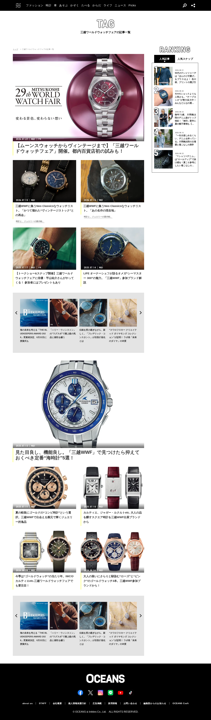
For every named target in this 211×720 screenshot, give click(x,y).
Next (141, 313)
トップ (15, 49)
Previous (15, 313)
